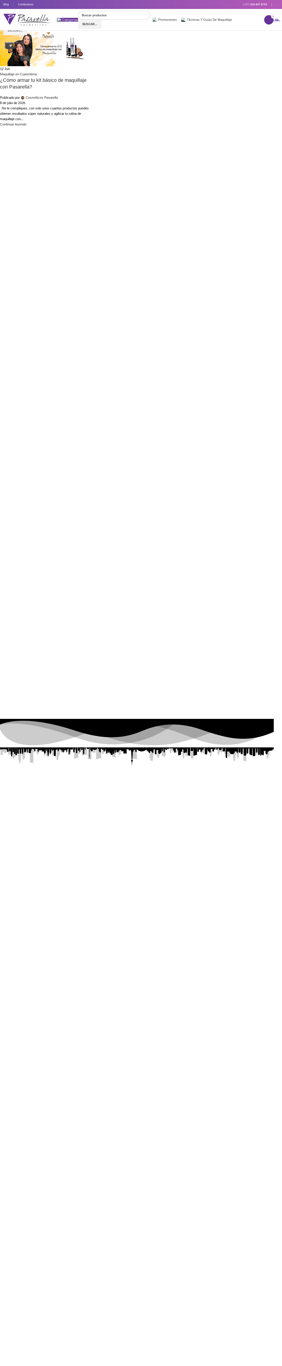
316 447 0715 (258, 4)
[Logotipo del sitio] (27, 19)
